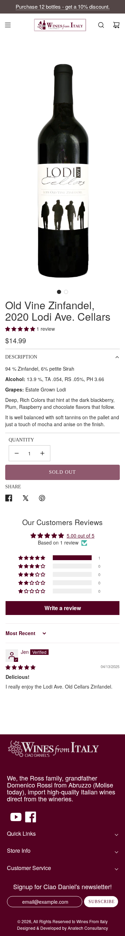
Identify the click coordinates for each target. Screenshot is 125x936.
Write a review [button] (62, 608)
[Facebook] (30, 820)
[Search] (101, 25)
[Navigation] (7, 25)
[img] (20, 667)
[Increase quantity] (42, 453)
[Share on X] (25, 498)
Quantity (21, 439)
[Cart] (116, 25)
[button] (59, 292)
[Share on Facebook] (8, 498)
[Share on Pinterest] (42, 498)
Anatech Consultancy (88, 928)
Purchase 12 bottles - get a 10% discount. (63, 6)
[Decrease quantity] (16, 453)
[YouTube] (16, 820)
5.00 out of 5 (80, 535)
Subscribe (102, 901)
